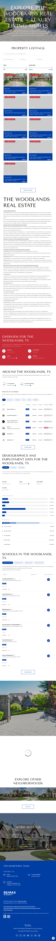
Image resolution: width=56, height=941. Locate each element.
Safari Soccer (10, 440)
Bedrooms (39, 59)
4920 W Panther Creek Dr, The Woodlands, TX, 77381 (12, 610)
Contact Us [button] (28, 846)
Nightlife (36, 399)
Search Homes (28, 190)
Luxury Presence (37, 928)
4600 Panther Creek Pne (12, 422)
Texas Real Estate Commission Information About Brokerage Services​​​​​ (21, 908)
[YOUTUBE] (28, 935)
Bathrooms (23, 59)
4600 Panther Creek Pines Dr (13, 428)
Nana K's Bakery (10, 409)
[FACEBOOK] (17, 935)
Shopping (18, 399)
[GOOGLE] (35, 935)
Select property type (8, 59)
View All (28, 806)
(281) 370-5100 (22, 901)
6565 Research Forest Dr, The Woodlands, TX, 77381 (12, 626)
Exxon (8, 426)
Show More (28, 672)
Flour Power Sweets (11, 415)
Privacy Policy (34, 931)
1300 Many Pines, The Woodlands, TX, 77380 (10, 595)
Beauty (30, 399)
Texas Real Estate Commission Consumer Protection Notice (19, 906)
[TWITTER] (31, 935)
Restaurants (10, 399)
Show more (28, 447)
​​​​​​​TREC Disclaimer (7, 910)
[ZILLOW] (39, 935)
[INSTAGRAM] (20, 935)
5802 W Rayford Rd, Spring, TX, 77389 (9, 641)
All (4, 399)
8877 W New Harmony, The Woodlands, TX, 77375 (11, 580)
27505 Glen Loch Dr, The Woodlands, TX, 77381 (11, 656)
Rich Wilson (9, 433)
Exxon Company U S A (12, 420)
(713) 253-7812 (35, 876)
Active (24, 399)
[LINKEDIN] (24, 935)
